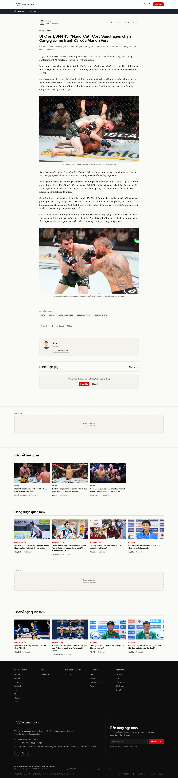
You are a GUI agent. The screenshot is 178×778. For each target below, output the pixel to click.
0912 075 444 (23, 743)
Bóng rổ (17, 678)
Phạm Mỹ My (94, 495)
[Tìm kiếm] (144, 4)
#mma (51, 315)
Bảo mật (118, 690)
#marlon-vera (83, 315)
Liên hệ (118, 678)
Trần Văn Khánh (57, 654)
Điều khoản (120, 686)
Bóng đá (17, 674)
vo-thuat (42, 31)
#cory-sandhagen (65, 315)
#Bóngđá (131, 542)
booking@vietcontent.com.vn (28, 739)
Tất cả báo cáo (45, 674)
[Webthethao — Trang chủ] (25, 4)
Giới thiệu (119, 674)
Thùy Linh (17, 552)
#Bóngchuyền (20, 542)
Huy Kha (131, 552)
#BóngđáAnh (95, 542)
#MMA (16, 486)
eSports (17, 698)
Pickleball (17, 686)
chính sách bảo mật (131, 747)
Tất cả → (33, 11)
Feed (92, 674)
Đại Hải (54, 495)
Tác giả (92, 686)
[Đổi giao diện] (150, 4)
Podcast (68, 674)
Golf (15, 690)
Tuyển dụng (120, 682)
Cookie (161, 774)
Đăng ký (95, 384)
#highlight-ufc (100, 315)
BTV (47, 23)
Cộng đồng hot (95, 682)
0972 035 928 (36, 743)
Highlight (93, 678)
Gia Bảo (93, 552)
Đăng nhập (158, 4)
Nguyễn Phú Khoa (20, 495)
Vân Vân (93, 652)
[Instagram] (28, 753)
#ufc (43, 315)
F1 (15, 694)
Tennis (16, 682)
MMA (49, 31)
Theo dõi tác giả (62, 351)
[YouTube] (22, 753)
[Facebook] (16, 753)
